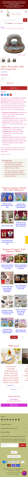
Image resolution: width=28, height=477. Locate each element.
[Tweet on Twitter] (5, 95)
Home (2, 27)
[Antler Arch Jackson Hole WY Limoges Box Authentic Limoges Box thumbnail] (3, 60)
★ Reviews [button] (26, 240)
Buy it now (14, 88)
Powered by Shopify (14, 474)
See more (13, 389)
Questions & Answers (8, 469)
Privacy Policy (11, 470)
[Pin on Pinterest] (11, 95)
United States (13, 456)
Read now (10, 385)
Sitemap (18, 470)
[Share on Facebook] (2, 95)
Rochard (4, 72)
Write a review (14, 405)
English (13, 452)
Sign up (22, 445)
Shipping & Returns (18, 469)
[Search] (25, 20)
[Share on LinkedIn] (8, 95)
